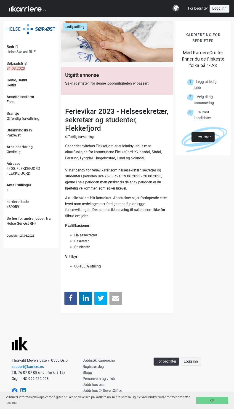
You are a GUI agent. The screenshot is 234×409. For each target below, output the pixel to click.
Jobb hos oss (93, 384)
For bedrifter (198, 8)
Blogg (87, 372)
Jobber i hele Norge (31, 9)
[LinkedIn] (85, 298)
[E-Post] (115, 298)
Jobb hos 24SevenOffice (102, 390)
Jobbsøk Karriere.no (99, 360)
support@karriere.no (28, 366)
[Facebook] (70, 298)
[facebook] (15, 390)
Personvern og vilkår (99, 379)
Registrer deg (93, 366)
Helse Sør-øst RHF (21, 52)
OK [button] (212, 400)
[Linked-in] (23, 390)
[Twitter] (100, 298)
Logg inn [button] (219, 8)
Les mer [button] (12, 402)
